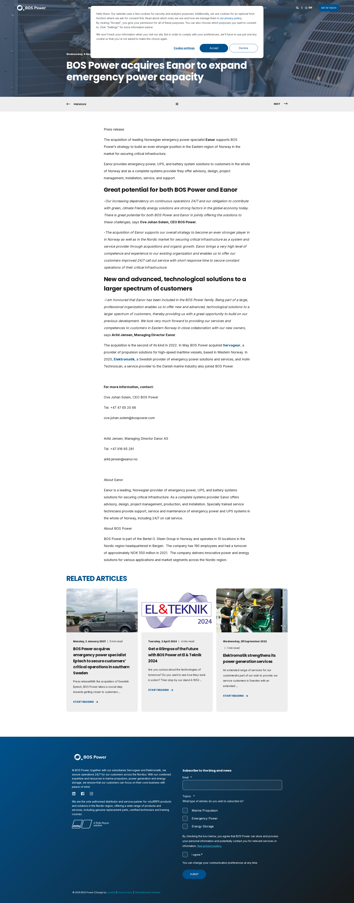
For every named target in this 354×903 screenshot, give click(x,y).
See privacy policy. (209, 846)
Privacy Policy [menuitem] (124, 892)
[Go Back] (177, 104)
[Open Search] (297, 7)
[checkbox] (232, 818)
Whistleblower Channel (147, 892)
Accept (214, 48)
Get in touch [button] (328, 7)
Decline (243, 48)
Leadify (111, 892)
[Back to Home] (31, 8)
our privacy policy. (231, 18)
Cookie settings (184, 48)
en (310, 7)
